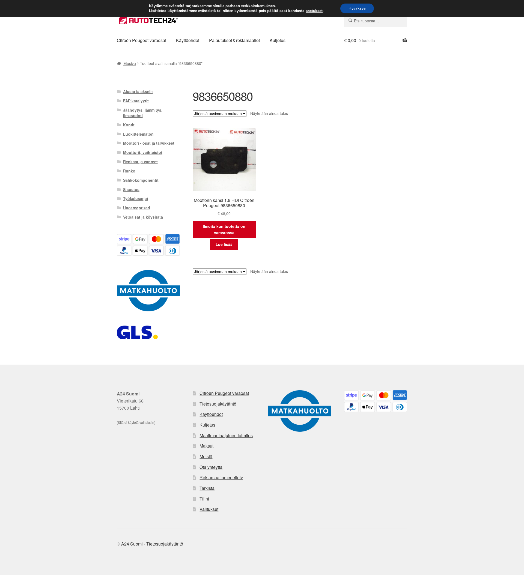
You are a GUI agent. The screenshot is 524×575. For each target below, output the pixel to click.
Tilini (204, 499)
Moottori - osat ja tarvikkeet (148, 143)
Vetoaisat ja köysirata (143, 217)
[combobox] (375, 20)
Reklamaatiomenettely (221, 477)
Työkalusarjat (135, 198)
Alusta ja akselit (138, 91)
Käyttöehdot (187, 40)
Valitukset (209, 509)
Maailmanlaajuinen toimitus (226, 435)
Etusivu (129, 63)
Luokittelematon (138, 134)
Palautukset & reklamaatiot (234, 40)
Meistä (206, 456)
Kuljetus (277, 40)
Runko (129, 171)
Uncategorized (136, 207)
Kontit (129, 124)
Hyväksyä (357, 8)
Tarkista (207, 488)
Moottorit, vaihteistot (142, 152)
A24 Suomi (132, 544)
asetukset (314, 10)
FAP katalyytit (136, 100)
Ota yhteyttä (211, 467)
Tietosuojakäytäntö (218, 404)
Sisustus (131, 189)
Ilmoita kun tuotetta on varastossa (224, 229)
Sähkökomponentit (141, 180)
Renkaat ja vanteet (140, 161)
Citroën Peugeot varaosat (141, 40)
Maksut (206, 446)
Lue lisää (224, 244)
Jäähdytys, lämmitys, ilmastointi (142, 112)
